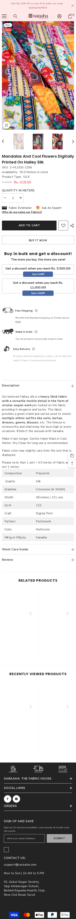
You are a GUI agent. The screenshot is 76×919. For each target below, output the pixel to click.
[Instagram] (16, 799)
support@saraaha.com (20, 865)
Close (72, 5)
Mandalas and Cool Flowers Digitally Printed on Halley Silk (38, 159)
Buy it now (38, 240)
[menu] (4, 16)
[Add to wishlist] (63, 225)
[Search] (15, 16)
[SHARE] (71, 225)
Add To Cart (29, 225)
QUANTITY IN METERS (18, 190)
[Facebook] (7, 799)
